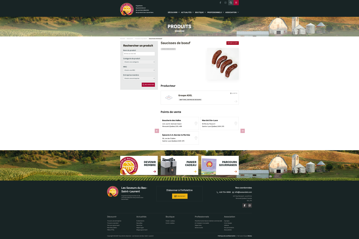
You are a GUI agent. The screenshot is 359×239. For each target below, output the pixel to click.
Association (231, 12)
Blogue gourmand (141, 230)
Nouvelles (139, 223)
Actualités (186, 12)
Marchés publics (112, 228)
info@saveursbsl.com (243, 192)
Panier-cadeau (170, 221)
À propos (226, 221)
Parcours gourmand (113, 225)
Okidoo (249, 236)
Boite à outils (199, 228)
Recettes (139, 225)
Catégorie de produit (131, 58)
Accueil (122, 39)
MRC (125, 67)
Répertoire (198, 225)
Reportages (140, 228)
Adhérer (226, 225)
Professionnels (214, 12)
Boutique (199, 12)
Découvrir (172, 12)
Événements (140, 221)
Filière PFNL (110, 230)
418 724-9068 (225, 192)
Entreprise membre (131, 75)
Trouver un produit (141, 39)
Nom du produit (129, 50)
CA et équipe (228, 223)
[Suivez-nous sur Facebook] (220, 2)
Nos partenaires (229, 228)
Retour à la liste (233, 43)
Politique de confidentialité (226, 236)
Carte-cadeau (170, 223)
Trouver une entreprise (114, 221)
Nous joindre (228, 230)
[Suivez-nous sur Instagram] (225, 2)
